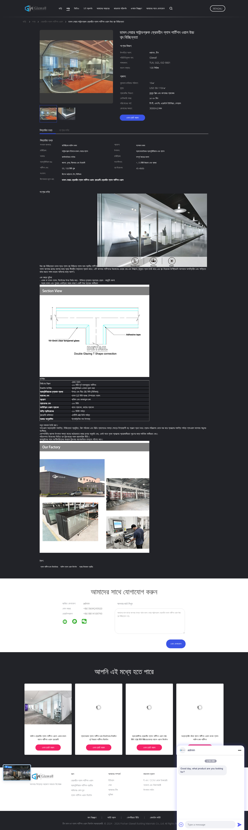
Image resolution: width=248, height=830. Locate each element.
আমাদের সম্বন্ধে (103, 8)
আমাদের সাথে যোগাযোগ (155, 8)
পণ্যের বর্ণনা (64, 130)
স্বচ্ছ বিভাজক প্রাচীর (86, 566)
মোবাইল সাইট (155, 817)
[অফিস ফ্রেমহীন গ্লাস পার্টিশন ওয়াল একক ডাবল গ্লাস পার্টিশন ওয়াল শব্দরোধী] (44, 707)
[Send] (239, 824)
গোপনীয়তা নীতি (133, 817)
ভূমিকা (110, 794)
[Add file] (181, 824)
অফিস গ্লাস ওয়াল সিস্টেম (68, 566)
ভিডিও (76, 8)
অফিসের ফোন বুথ (77, 790)
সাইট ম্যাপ (111, 817)
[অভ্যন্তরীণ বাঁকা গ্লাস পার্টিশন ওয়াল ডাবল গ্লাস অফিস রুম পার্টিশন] (196, 707)
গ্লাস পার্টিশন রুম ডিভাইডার (49, 566)
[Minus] (240, 750)
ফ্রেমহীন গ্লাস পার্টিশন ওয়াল (82, 780)
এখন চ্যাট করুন (132, 117)
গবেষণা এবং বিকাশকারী (152, 785)
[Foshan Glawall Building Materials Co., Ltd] (67, 622)
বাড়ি (60, 8)
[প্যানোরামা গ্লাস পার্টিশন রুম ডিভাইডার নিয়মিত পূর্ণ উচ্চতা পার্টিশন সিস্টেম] (94, 707)
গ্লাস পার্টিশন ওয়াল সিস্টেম (81, 795)
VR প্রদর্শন (88, 8)
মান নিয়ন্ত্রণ (92, 817)
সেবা (110, 785)
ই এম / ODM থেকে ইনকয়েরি (155, 780)
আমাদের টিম (113, 789)
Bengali (217, 8)
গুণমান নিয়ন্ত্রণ (136, 8)
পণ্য (68, 8)
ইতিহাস (111, 780)
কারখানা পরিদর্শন (120, 8)
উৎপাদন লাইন (148, 789)
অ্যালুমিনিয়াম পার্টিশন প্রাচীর (82, 785)
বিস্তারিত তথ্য (46, 130)
